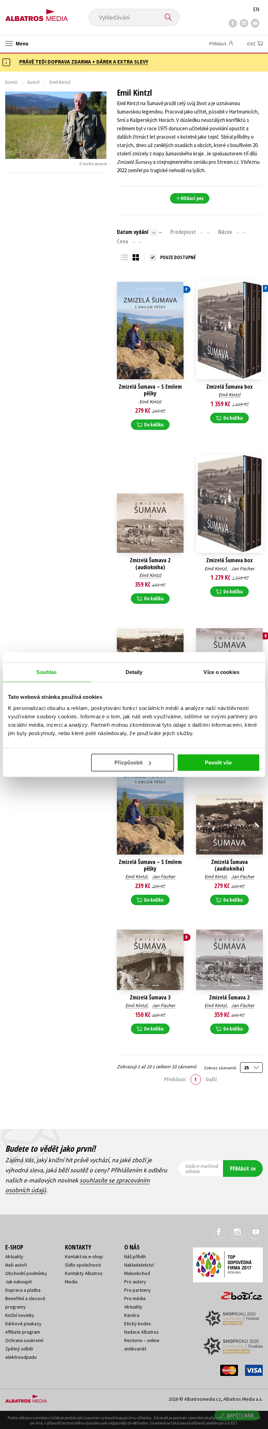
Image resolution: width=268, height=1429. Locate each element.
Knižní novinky (19, 1315)
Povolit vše (218, 762)
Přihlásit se (243, 1168)
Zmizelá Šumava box (229, 386)
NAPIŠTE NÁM (240, 1415)
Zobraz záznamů (220, 1067)
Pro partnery (137, 1290)
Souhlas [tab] (46, 672)
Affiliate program (22, 1332)
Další (211, 1079)
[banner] (36, 12)
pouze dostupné (178, 257)
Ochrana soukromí (24, 1340)
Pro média (135, 1298)
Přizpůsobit (128, 762)
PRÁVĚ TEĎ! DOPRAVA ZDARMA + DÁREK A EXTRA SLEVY (83, 61)
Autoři (33, 82)
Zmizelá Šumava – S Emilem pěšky (150, 390)
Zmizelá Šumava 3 (150, 997)
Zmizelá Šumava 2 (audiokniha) (150, 563)
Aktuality (14, 1256)
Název (225, 232)
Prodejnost (183, 232)
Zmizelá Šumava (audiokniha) (229, 865)
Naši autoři (16, 1265)
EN (256, 9)
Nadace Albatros (141, 1332)
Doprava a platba (22, 1290)
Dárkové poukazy (23, 1323)
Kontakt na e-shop (84, 1256)
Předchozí (175, 1079)
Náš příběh (135, 1256)
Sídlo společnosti (83, 1265)
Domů (11, 82)
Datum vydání (132, 232)
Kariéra (131, 1315)
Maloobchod (137, 1273)
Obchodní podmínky (26, 1273)
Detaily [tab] (134, 672)
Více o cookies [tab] (221, 672)
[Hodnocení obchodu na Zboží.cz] (238, 1293)
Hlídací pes (192, 198)
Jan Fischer (242, 568)
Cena (122, 241)
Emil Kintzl (150, 401)
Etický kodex (137, 1323)
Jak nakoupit (18, 1281)
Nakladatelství (139, 1265)
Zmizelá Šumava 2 (229, 997)
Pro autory (135, 1281)
